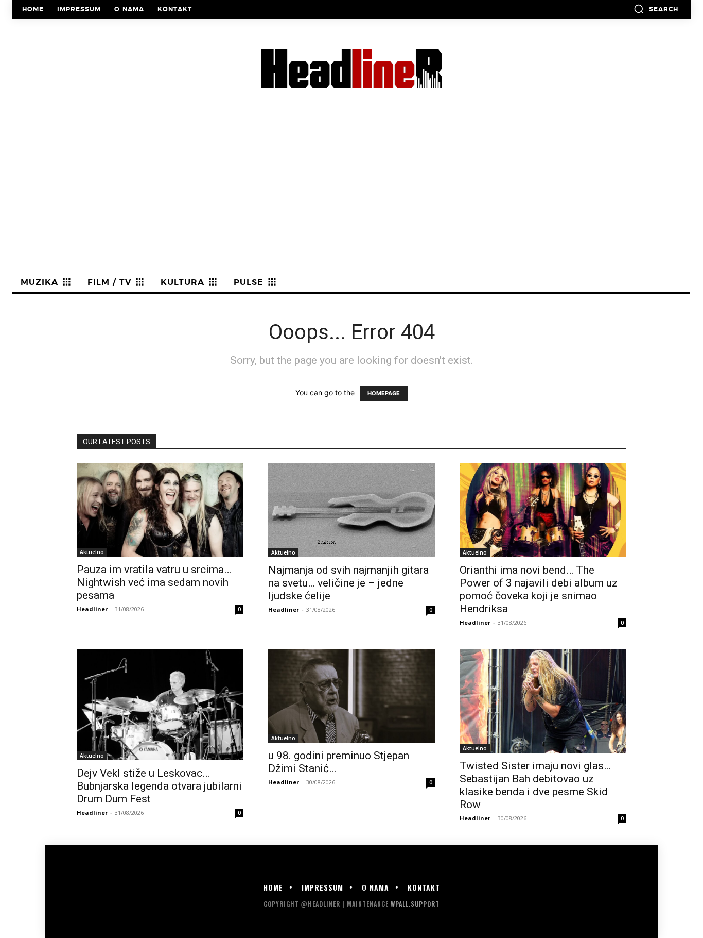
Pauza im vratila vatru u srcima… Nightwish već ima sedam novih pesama (154, 582)
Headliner (92, 609)
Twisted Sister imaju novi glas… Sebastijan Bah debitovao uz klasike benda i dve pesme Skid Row (535, 785)
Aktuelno (92, 552)
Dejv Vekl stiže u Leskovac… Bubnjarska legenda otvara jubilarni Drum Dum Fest (159, 786)
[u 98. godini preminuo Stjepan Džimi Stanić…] (351, 696)
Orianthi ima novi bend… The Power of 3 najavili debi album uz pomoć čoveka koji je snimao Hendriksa (539, 589)
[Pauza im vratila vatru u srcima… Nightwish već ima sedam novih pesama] (160, 510)
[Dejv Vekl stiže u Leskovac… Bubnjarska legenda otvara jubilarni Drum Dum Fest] (160, 704)
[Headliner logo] (351, 68)
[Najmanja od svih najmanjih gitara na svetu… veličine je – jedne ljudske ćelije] (351, 510)
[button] (656, 9)
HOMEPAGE (383, 393)
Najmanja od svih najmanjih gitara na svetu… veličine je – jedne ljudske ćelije (348, 583)
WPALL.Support (415, 903)
